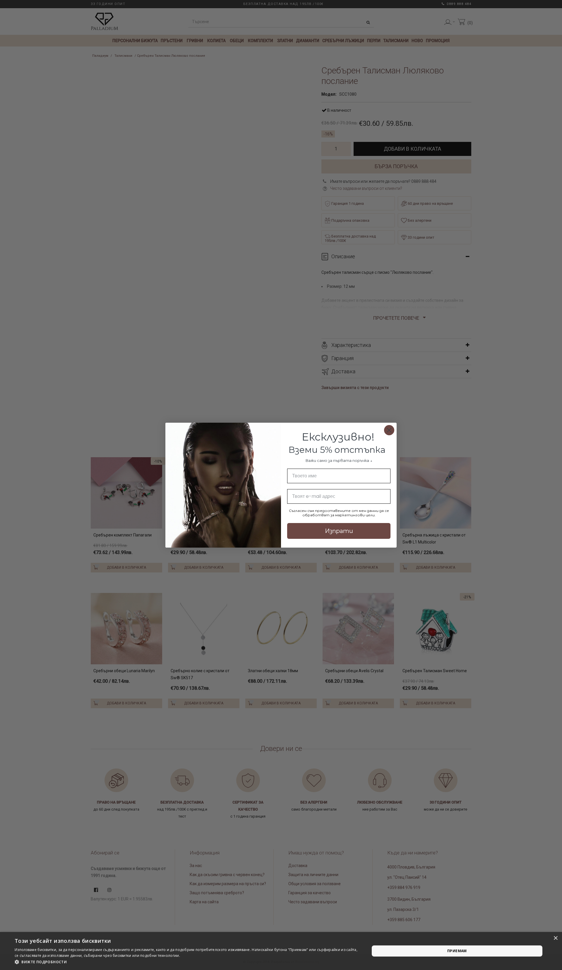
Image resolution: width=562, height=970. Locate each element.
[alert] (281, 951)
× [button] (555, 938)
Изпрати (339, 530)
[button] (187, 962)
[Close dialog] (389, 430)
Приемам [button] (457, 950)
